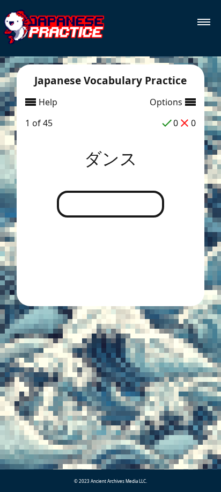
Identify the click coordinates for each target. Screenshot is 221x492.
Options (166, 102)
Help (48, 102)
